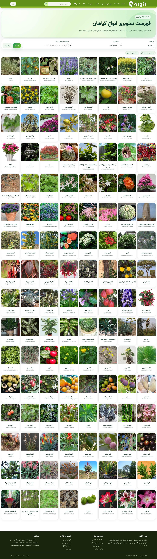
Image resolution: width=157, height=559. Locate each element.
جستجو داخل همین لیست (62, 42)
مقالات (97, 4)
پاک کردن (7, 45)
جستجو (17, 45)
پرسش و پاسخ (106, 4)
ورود (13, 4)
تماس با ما (68, 549)
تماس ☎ (77, 4)
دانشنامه (116, 4)
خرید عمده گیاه (87, 4)
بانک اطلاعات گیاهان (97, 540)
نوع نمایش (151, 42)
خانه (123, 4)
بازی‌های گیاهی (67, 540)
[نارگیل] (137, 4)
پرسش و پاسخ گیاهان (97, 543)
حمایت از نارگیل (67, 546)
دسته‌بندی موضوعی (98, 546)
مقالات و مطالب (99, 549)
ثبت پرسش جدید (66, 543)
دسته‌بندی (116, 42)
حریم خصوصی (13, 556)
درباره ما (27, 556)
